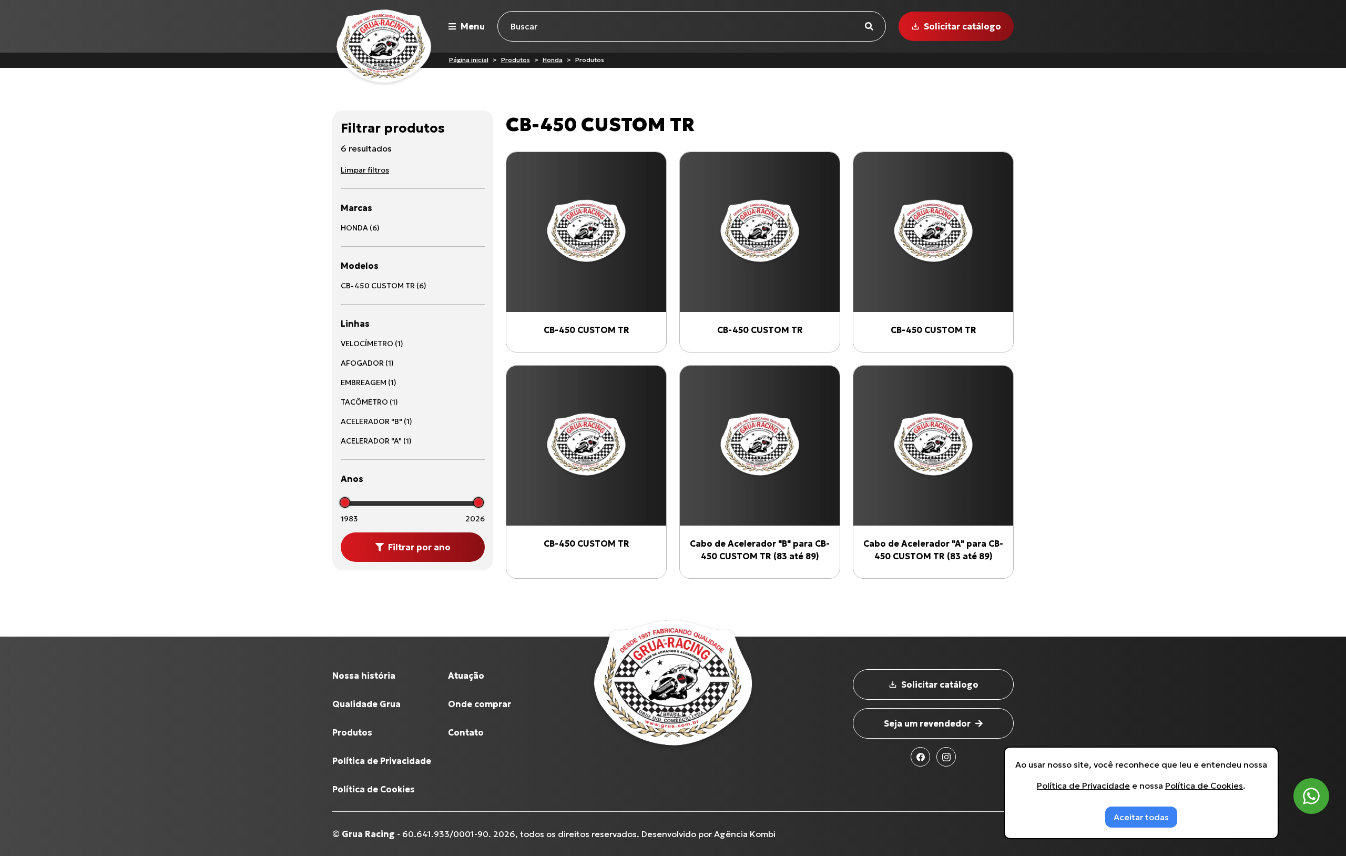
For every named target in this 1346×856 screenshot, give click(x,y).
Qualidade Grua (366, 704)
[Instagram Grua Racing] (946, 757)
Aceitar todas (1141, 817)
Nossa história (363, 675)
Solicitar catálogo (962, 26)
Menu (473, 26)
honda (553, 60)
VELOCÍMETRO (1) (372, 343)
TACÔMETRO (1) (369, 402)
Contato (466, 732)
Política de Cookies (373, 789)
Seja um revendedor (927, 723)
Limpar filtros (365, 170)
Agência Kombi (745, 834)
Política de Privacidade (381, 761)
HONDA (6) (360, 228)
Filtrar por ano (419, 547)
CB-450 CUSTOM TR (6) (383, 285)
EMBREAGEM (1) (368, 382)
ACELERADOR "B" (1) (376, 421)
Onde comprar (479, 704)
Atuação (466, 675)
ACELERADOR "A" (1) (376, 441)
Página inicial (468, 60)
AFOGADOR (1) (367, 363)
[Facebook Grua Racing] (920, 757)
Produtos (515, 60)
